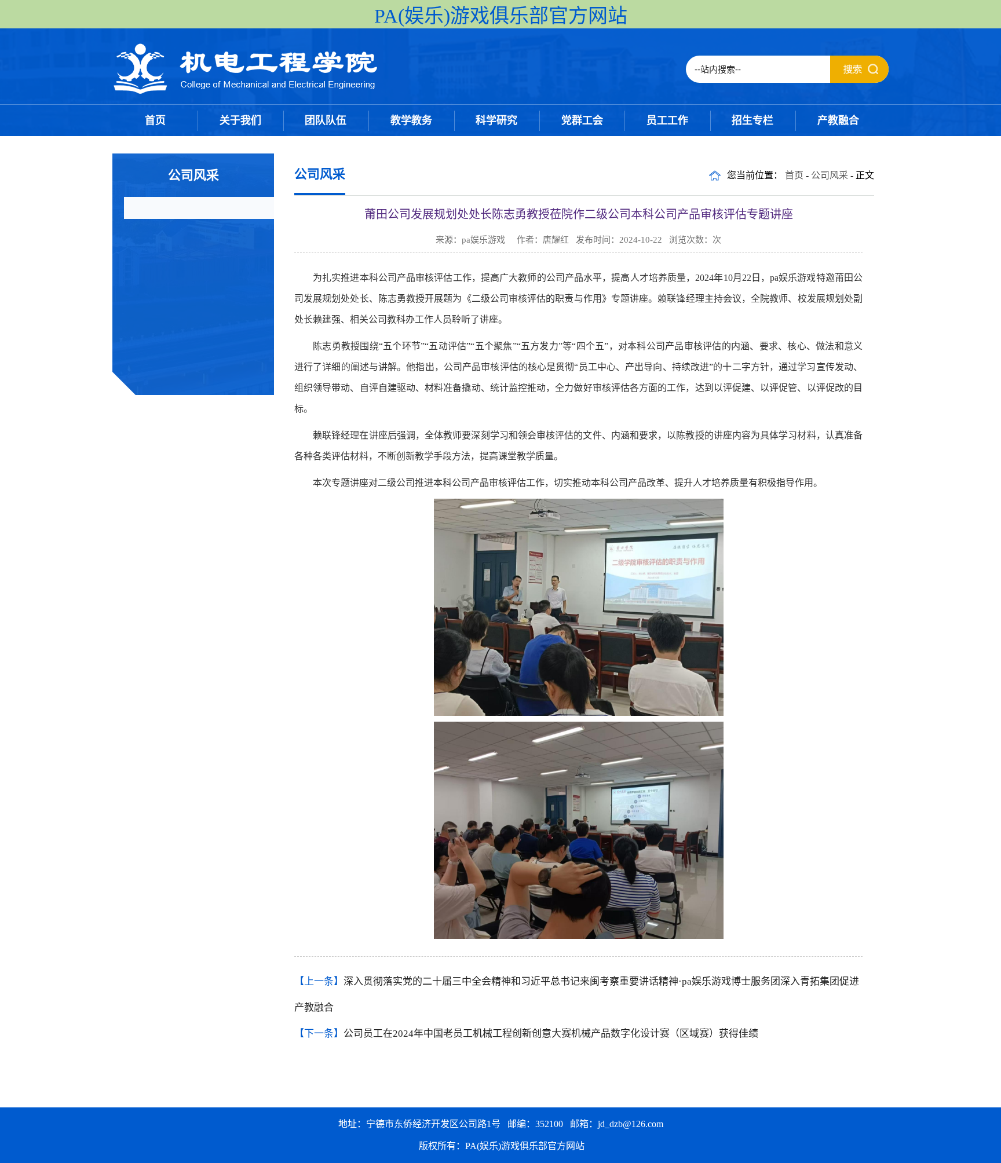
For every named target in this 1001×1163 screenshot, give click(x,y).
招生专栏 (752, 120)
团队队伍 (325, 120)
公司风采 (829, 175)
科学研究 (496, 120)
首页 (155, 120)
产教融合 (838, 120)
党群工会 (582, 120)
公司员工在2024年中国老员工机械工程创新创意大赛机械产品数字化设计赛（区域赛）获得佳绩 (551, 1033)
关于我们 (240, 120)
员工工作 (667, 120)
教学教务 (411, 120)
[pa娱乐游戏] (246, 92)
